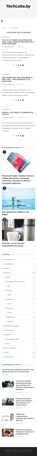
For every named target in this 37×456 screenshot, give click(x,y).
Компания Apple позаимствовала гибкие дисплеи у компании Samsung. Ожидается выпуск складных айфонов (18, 179)
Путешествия (19, 330)
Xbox (20, 295)
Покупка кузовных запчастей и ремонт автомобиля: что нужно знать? (24, 402)
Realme (20, 321)
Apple (20, 277)
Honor (20, 304)
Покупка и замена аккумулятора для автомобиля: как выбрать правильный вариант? (25, 385)
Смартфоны (20, 317)
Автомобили (19, 259)
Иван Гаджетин (9, 46)
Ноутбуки (20, 299)
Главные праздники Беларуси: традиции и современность (25, 432)
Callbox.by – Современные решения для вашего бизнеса (25, 417)
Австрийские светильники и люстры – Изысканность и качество (17, 79)
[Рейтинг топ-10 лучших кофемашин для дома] (18, 230)
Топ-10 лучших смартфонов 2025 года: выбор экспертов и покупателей (18, 42)
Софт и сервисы (19, 348)
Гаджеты (19, 273)
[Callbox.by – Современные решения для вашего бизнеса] (8, 417)
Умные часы (19, 357)
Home (4, 28)
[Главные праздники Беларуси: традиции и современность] (8, 433)
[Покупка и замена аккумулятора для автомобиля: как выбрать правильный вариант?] (8, 384)
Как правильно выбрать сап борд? (15, 213)
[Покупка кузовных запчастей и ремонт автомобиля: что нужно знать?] (8, 401)
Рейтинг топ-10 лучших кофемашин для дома (13, 244)
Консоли (20, 290)
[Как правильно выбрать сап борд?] (18, 199)
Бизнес (19, 268)
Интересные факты (19, 326)
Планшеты (20, 308)
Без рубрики (6, 37)
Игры (20, 343)
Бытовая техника (20, 339)
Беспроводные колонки (20, 282)
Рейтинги (19, 335)
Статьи (19, 352)
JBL (20, 286)
